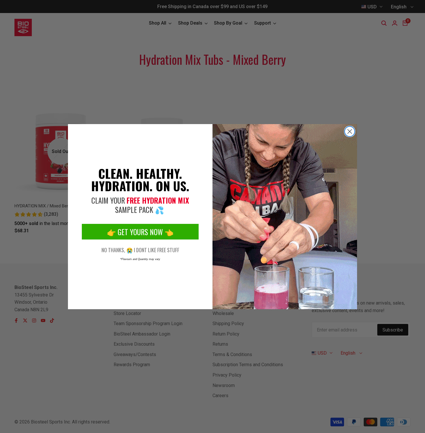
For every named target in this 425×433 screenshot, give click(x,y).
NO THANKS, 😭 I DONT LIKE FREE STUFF (140, 249)
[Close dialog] (350, 131)
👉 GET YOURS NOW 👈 (140, 231)
